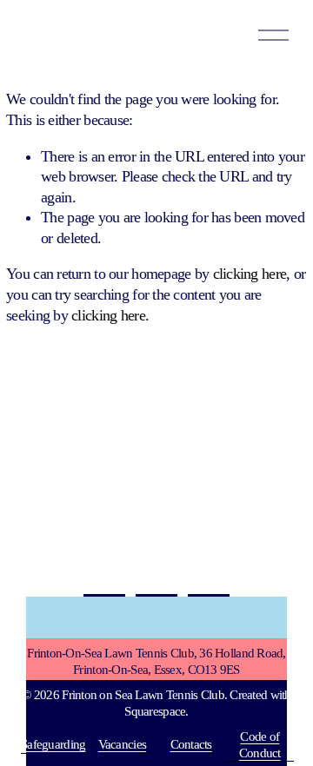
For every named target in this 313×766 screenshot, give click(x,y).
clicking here (250, 273)
